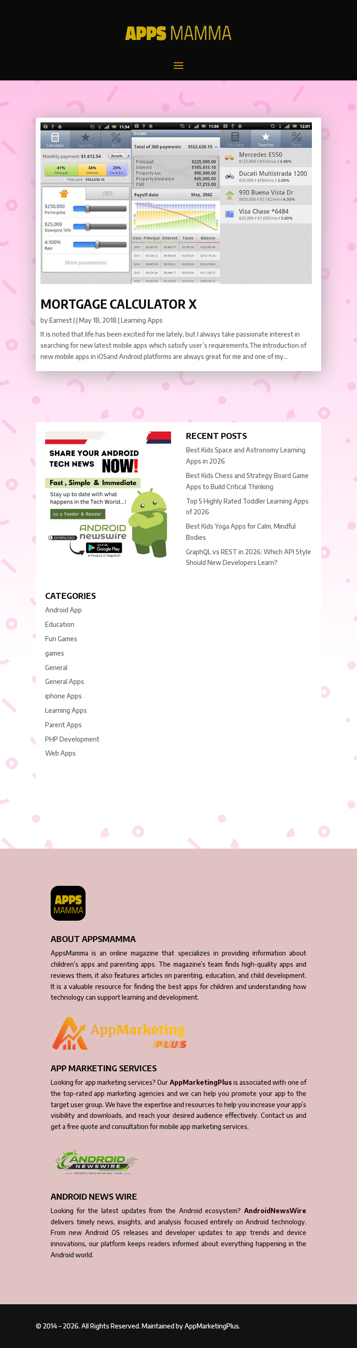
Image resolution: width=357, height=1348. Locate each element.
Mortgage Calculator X (118, 304)
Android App (63, 610)
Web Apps (60, 753)
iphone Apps (63, 696)
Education (59, 624)
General (56, 667)
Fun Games (61, 639)
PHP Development (72, 739)
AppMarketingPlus (201, 1082)
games (54, 653)
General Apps (64, 681)
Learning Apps (142, 320)
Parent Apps (63, 725)
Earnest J (62, 320)
